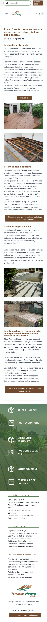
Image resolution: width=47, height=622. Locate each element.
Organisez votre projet (17, 531)
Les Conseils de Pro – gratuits (20, 536)
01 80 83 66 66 (37, 3)
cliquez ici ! (24, 98)
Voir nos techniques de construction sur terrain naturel (25, 389)
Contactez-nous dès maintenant (25, 615)
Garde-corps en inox (16, 518)
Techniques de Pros (16, 575)
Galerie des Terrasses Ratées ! (20, 544)
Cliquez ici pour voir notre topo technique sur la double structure (25, 218)
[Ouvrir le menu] (6, 13)
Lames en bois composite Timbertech (23, 502)
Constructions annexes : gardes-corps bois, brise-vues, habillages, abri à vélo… (22, 566)
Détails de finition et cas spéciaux (21, 572)
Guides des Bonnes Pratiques (20, 541)
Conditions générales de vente (20, 546)
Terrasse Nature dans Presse (20, 577)
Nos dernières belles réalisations (21, 559)
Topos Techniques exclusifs (19, 538)
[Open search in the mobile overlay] (17, 3)
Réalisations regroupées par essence (23, 561)
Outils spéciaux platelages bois (20, 515)
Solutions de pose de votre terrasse (22, 533)
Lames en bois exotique (17, 500)
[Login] (36, 13)
